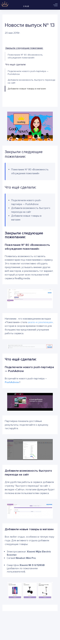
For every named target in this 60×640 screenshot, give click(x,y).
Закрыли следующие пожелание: (24, 48)
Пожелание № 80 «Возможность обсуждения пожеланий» (25, 56)
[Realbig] (4, 5)
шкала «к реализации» (40, 322)
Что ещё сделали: (15, 64)
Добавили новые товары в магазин (27, 88)
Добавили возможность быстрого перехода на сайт (31, 81)
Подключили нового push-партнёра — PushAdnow (28, 72)
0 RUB (26, 6)
